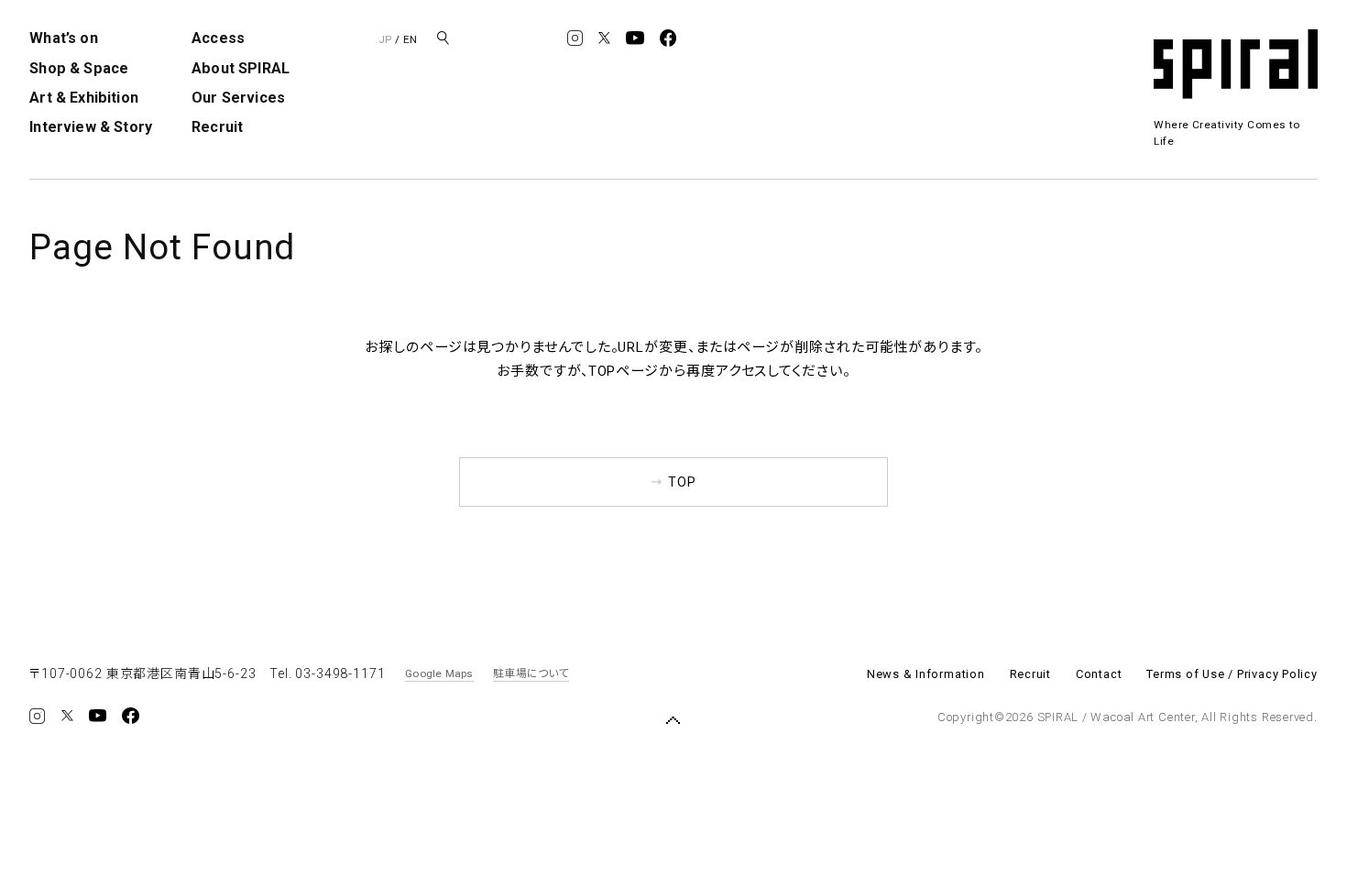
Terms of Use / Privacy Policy (1231, 674)
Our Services (238, 97)
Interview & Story (90, 127)
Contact (1099, 674)
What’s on (63, 38)
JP (384, 39)
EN (410, 39)
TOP (682, 482)
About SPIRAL (241, 68)
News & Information (926, 674)
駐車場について (531, 673)
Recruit (217, 127)
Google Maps (439, 673)
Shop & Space (78, 68)
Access (218, 38)
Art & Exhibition (83, 97)
